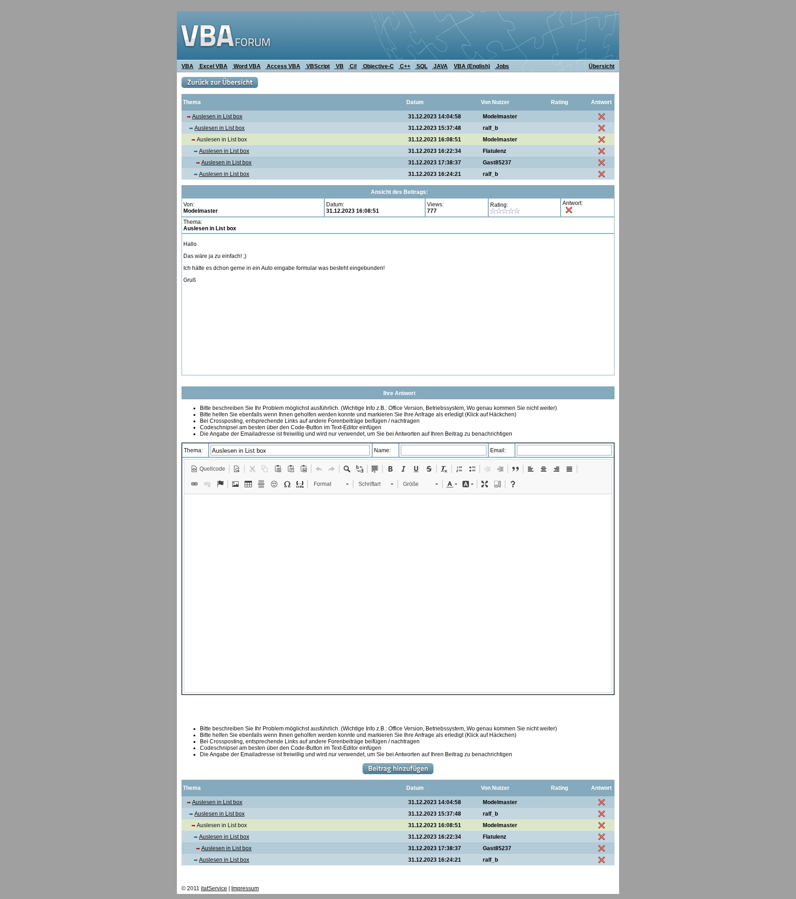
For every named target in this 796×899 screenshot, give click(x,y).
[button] (208, 469)
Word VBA (246, 66)
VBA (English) (472, 66)
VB (339, 66)
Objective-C (378, 66)
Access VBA (282, 66)
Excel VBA (213, 66)
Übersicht (602, 66)
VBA (187, 66)
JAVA (440, 66)
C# (352, 66)
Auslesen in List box (217, 116)
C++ (404, 66)
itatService (214, 888)
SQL (421, 66)
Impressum (245, 888)
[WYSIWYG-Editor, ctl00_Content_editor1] (398, 593)
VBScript (317, 66)
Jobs (502, 66)
